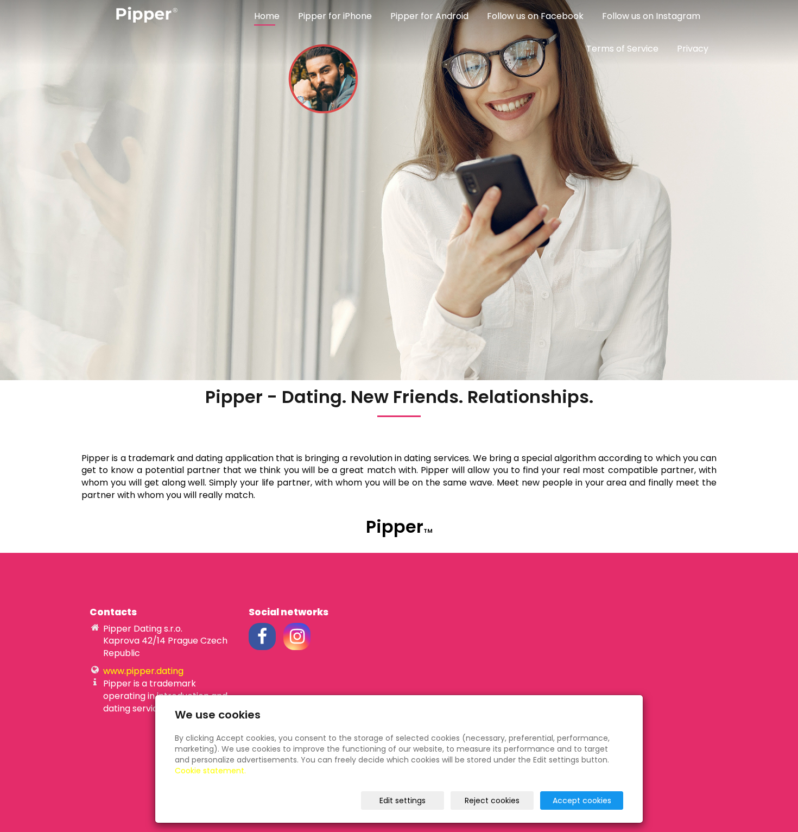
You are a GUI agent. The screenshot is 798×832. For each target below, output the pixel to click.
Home (267, 16)
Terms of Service (622, 48)
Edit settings (402, 800)
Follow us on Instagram (651, 16)
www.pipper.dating (143, 671)
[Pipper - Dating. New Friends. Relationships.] (144, 14)
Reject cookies (492, 800)
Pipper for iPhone (335, 16)
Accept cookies (582, 800)
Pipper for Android (429, 16)
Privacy (692, 48)
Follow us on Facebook (535, 16)
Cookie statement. (210, 770)
